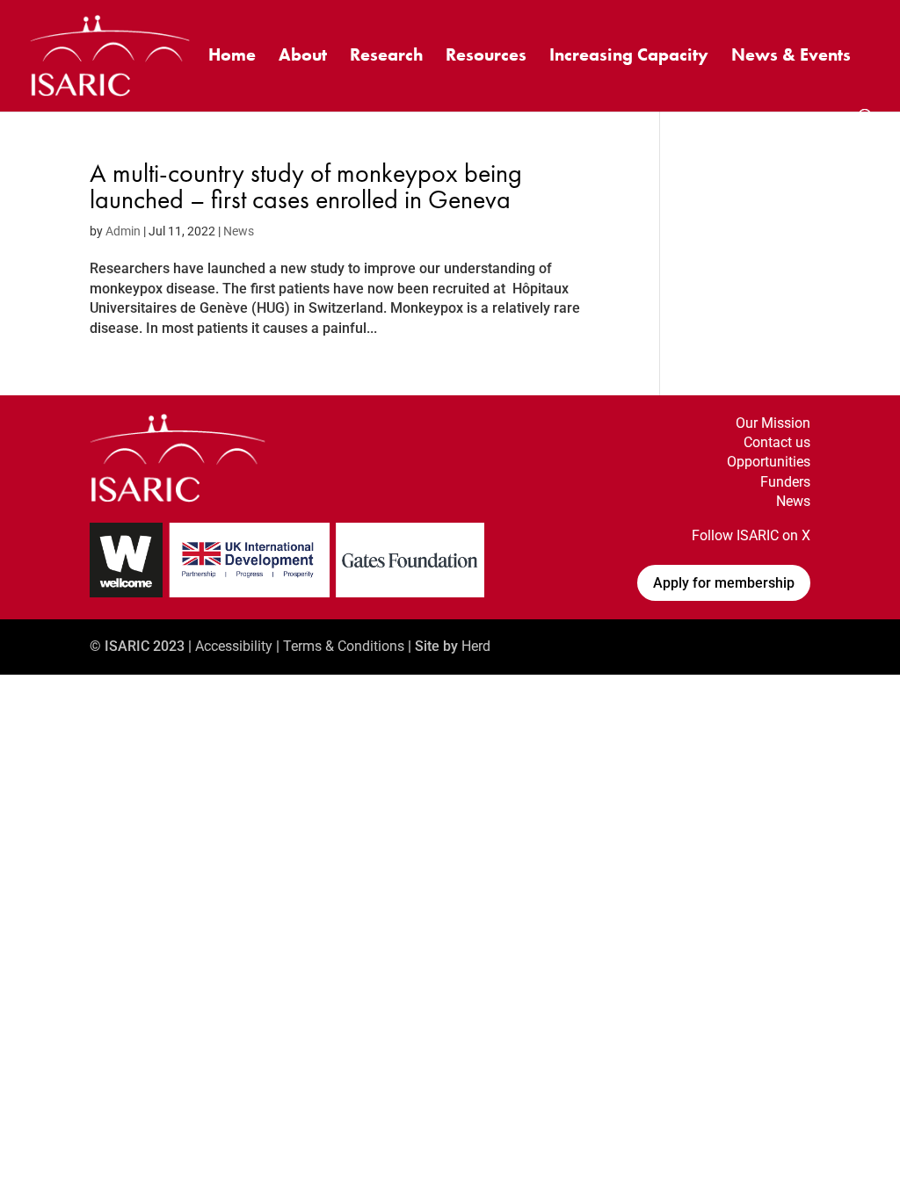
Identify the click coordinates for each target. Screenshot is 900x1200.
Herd (475, 646)
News (238, 231)
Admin (123, 231)
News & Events (791, 57)
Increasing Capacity (628, 57)
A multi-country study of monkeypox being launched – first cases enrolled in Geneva (306, 186)
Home (232, 57)
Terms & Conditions (343, 646)
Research (386, 57)
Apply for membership (724, 583)
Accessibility (233, 646)
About (303, 57)
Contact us (777, 442)
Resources (486, 57)
